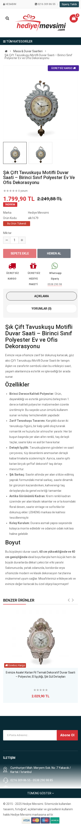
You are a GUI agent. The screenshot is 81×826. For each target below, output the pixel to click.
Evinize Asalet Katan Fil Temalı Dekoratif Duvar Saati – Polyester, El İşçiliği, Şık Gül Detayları (40, 674)
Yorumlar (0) (42, 308)
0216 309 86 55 (46, 4)
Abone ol (67, 735)
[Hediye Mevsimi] (6, 51)
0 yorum (23, 190)
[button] (74, 18)
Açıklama (41, 296)
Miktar (7, 233)
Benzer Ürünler (18, 600)
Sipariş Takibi (69, 4)
